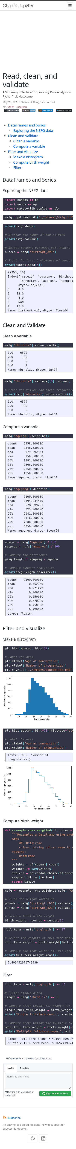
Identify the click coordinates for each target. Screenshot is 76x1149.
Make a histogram (28, 157)
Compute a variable (29, 146)
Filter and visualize (23, 151)
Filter (17, 167)
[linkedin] (43, 1139)
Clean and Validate (23, 135)
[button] (11, 110)
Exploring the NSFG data (33, 130)
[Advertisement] (38, 46)
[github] (32, 1139)
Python (10, 106)
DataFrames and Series (27, 125)
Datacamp (21, 106)
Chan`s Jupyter (18, 5)
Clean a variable (26, 141)
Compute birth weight (31, 162)
